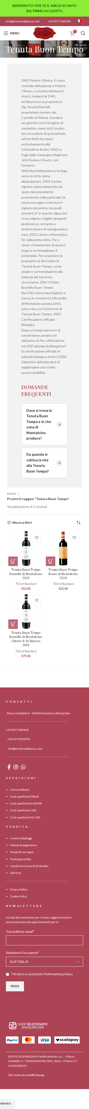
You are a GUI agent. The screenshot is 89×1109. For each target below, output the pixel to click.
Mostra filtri (22, 522)
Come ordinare (19, 789)
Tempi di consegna (21, 852)
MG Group (37, 1075)
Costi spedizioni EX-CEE (25, 817)
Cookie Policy (18, 896)
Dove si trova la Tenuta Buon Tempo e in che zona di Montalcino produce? (39, 424)
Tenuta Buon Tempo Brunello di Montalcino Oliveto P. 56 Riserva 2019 (25, 639)
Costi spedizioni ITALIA (24, 796)
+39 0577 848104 (59, 21)
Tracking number (20, 859)
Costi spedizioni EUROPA (26, 803)
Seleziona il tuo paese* (22, 953)
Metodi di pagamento (23, 845)
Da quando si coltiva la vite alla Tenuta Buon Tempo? (37, 462)
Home (12, 494)
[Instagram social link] (15, 767)
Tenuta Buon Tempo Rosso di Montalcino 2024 (63, 574)
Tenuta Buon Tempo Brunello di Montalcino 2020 (25, 574)
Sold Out (15, 873)
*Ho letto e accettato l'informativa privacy (42, 974)
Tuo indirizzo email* (20, 931)
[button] (13, 561)
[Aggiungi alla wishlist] (37, 537)
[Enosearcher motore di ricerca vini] (28, 1025)
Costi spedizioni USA (23, 810)
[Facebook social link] (9, 767)
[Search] (83, 33)
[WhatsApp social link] (23, 767)
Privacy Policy (18, 889)
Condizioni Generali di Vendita (29, 866)
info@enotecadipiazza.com (22, 21)
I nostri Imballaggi (21, 838)
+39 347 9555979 (18, 739)
